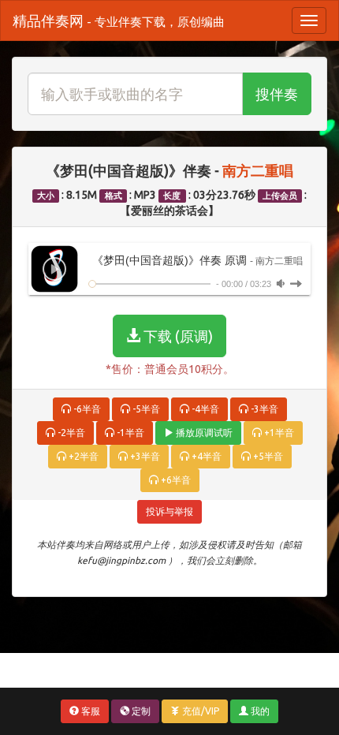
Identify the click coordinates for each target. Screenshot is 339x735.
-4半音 (204, 409)
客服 (89, 711)
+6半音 (174, 480)
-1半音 (129, 432)
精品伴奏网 (119, 20)
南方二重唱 (257, 170)
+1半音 (278, 432)
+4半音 (205, 456)
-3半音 (263, 409)
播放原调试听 (203, 432)
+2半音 (82, 456)
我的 (259, 711)
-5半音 (145, 409)
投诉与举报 (169, 511)
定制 (140, 711)
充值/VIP (199, 711)
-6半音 (86, 409)
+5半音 (267, 456)
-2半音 (70, 432)
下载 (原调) (176, 336)
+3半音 (144, 456)
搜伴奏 (276, 94)
